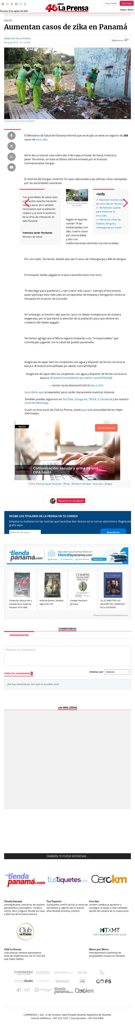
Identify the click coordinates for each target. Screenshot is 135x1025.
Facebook (106, 399)
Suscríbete (127, 3)
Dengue (108, 483)
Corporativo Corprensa (25, 973)
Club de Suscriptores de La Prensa (83, 981)
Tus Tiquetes (43, 982)
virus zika (41, 139)
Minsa (67, 483)
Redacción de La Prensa (17, 38)
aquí (84, 410)
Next (123, 199)
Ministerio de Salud (81, 483)
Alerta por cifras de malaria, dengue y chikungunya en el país (109, 223)
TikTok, (92, 399)
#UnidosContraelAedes (64, 378)
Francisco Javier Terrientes (48, 483)
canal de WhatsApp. (36, 403)
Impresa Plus (43, 990)
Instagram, (81, 399)
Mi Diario (64, 973)
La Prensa (43, 973)
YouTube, (68, 399)
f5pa (104, 981)
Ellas (83, 973)
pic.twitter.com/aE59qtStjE (96, 378)
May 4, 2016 (96, 385)
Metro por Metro (24, 990)
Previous (26, 199)
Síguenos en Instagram (71, 500)
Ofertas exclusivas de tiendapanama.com (110, 615)
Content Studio (24, 982)
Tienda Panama (64, 990)
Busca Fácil (63, 981)
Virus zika (97, 483)
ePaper (123, 9)
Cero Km (84, 991)
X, (98, 399)
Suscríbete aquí (34, 392)
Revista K (103, 973)
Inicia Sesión (111, 3)
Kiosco (131, 9)
